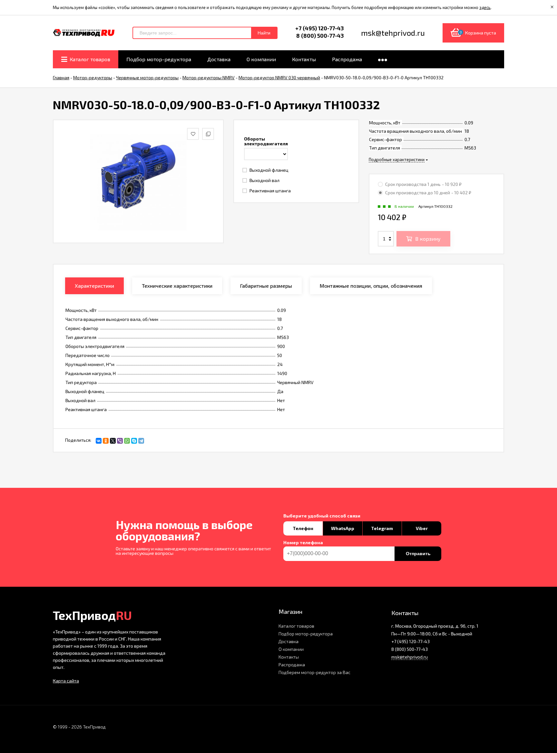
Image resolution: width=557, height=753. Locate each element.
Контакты (288, 657)
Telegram (382, 528)
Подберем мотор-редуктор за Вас (314, 672)
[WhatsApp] (127, 441)
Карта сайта (66, 680)
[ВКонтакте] (99, 441)
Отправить (418, 553)
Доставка (288, 641)
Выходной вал (264, 180)
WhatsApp (342, 528)
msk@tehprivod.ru (409, 657)
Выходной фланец (268, 170)
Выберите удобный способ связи (321, 516)
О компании (291, 649)
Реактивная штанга (270, 190)
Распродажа (291, 664)
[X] (113, 441)
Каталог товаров (296, 626)
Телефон (303, 528)
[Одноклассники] (106, 441)
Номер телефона (303, 542)
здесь (485, 7)
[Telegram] (141, 441)
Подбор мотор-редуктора (305, 633)
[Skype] (134, 441)
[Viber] (120, 441)
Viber (422, 528)
